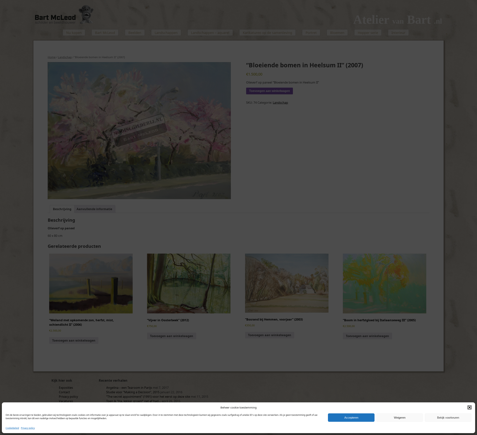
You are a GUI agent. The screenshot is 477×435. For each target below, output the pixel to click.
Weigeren (399, 417)
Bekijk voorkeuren (448, 417)
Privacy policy (28, 428)
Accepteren (351, 417)
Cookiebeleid (12, 428)
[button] (469, 407)
